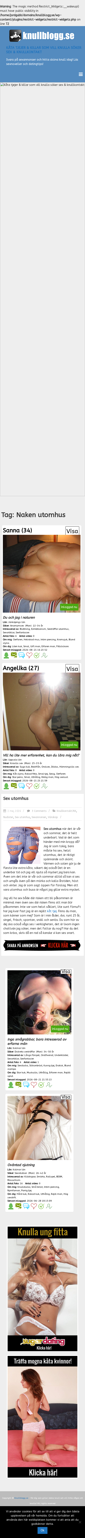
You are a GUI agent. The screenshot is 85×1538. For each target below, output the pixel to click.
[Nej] (80, 1522)
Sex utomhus (15, 798)
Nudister (8, 817)
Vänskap (53, 817)
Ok (42, 1530)
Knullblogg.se (21, 1498)
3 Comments (38, 811)
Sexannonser (39, 817)
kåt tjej (52, 911)
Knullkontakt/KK (66, 811)
